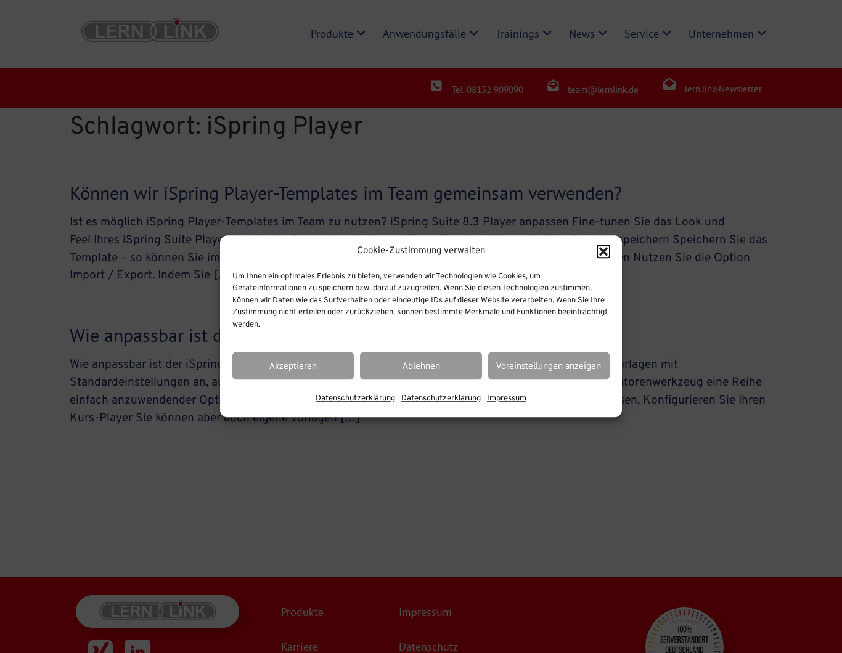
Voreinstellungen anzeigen (548, 365)
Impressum (506, 399)
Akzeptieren (293, 365)
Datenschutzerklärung (355, 399)
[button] (603, 252)
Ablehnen (421, 365)
